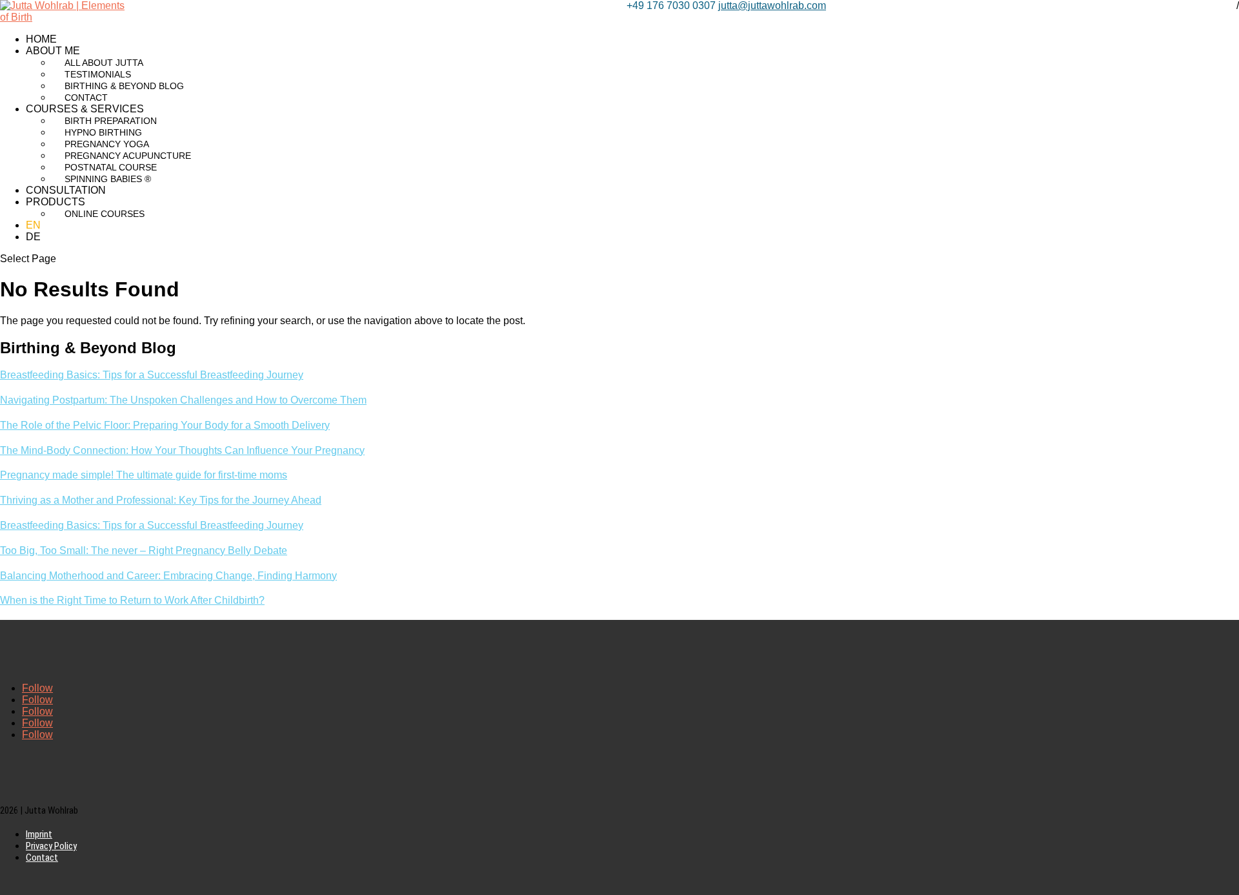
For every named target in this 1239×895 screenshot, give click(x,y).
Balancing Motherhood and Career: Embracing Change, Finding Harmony (168, 575)
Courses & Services (85, 108)
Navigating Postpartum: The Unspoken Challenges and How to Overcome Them (183, 400)
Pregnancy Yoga (107, 144)
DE (33, 236)
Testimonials (98, 74)
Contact (86, 97)
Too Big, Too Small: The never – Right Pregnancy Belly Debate (143, 550)
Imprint (39, 834)
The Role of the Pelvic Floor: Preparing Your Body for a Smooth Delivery (165, 425)
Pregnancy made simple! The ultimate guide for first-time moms (143, 474)
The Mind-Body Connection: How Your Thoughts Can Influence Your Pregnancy (182, 450)
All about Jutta (104, 62)
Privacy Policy (51, 846)
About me (53, 50)
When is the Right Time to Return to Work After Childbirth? (132, 600)
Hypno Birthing (103, 132)
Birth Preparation (111, 121)
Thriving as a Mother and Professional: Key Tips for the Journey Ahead (160, 500)
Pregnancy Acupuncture (128, 155)
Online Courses (105, 214)
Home (41, 39)
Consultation (66, 190)
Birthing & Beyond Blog (124, 86)
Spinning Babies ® (108, 179)
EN (33, 225)
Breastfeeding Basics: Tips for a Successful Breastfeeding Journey (151, 374)
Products (55, 201)
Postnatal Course (111, 167)
